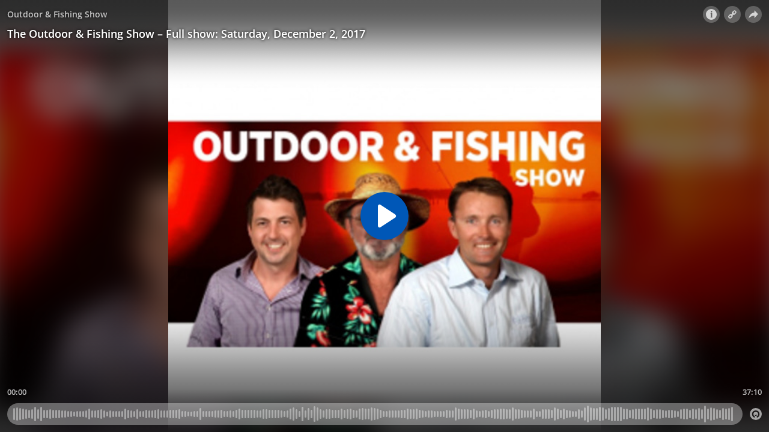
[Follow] (732, 14)
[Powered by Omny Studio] (756, 414)
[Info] (711, 14)
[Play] (384, 216)
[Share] (753, 14)
